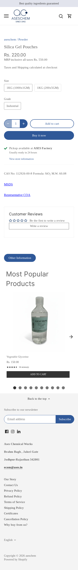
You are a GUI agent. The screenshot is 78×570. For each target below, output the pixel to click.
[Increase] (23, 123)
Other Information (20, 257)
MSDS (8, 184)
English (8, 539)
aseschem (10, 39)
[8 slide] (52, 387)
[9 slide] (57, 387)
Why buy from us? (15, 524)
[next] (71, 337)
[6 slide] (41, 387)
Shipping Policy (14, 507)
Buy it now (39, 135)
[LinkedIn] (18, 431)
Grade (7, 99)
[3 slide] (25, 387)
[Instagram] (12, 431)
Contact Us (11, 485)
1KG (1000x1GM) (18, 87)
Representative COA (17, 195)
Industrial (12, 105)
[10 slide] (63, 387)
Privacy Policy (13, 490)
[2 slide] (20, 387)
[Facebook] (6, 431)
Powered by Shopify (15, 559)
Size (6, 80)
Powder (23, 39)
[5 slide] (36, 387)
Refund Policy (13, 496)
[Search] (60, 16)
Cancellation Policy (16, 519)
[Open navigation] (6, 16)
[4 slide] (30, 387)
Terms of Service (14, 502)
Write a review (39, 226)
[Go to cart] (69, 16)
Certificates (11, 513)
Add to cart (38, 374)
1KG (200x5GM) (48, 87)
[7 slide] (47, 387)
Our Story (10, 479)
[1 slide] (14, 387)
